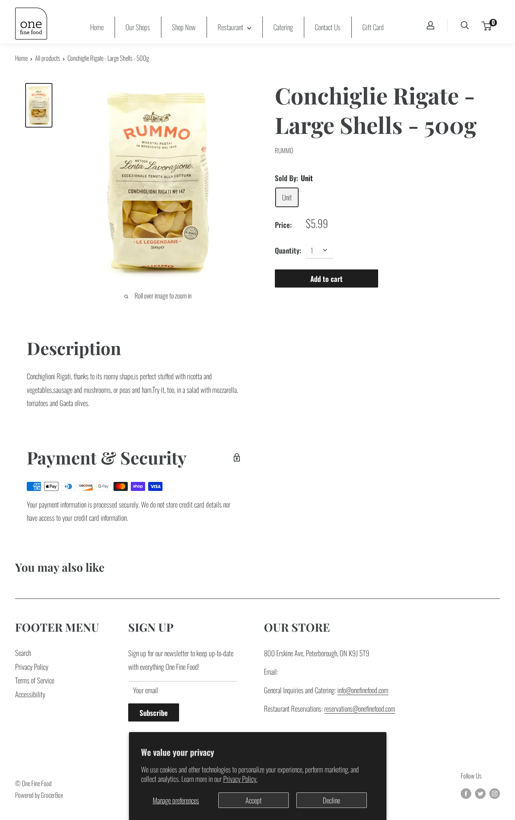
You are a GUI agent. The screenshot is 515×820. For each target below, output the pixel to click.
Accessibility (30, 694)
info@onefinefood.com (362, 690)
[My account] (430, 25)
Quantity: (288, 250)
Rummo (284, 150)
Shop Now (184, 27)
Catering (283, 27)
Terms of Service (34, 680)
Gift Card (373, 27)
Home (97, 27)
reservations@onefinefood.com (359, 708)
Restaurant (230, 27)
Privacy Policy (31, 666)
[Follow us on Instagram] (494, 793)
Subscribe (153, 712)
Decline (331, 800)
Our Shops (138, 27)
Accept (253, 800)
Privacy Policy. (240, 778)
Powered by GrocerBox (39, 795)
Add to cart (326, 278)
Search (23, 652)
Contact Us (327, 27)
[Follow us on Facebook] (466, 793)
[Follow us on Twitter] (480, 793)
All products (47, 58)
